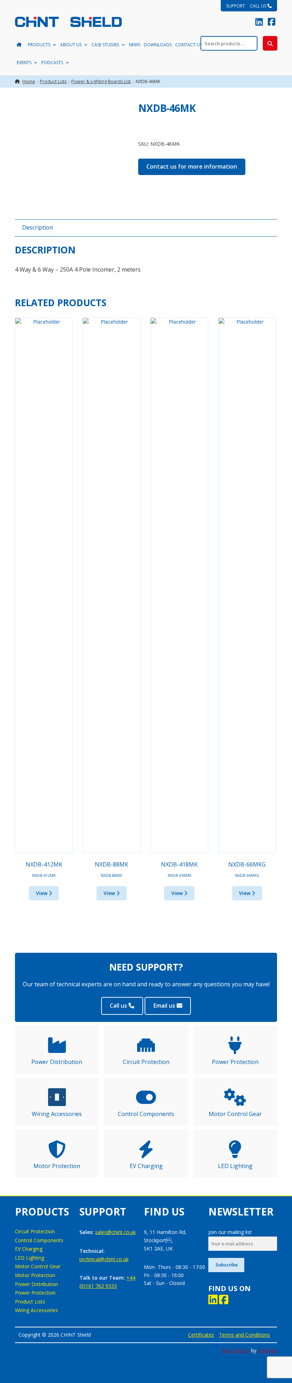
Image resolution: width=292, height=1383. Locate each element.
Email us (165, 1005)
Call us (258, 6)
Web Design (236, 1350)
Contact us (188, 45)
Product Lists (53, 81)
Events (24, 63)
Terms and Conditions (244, 1334)
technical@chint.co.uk (104, 1259)
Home (28, 81)
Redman (267, 1350)
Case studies (105, 45)
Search (270, 43)
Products (39, 45)
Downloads (158, 45)
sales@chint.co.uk (115, 1232)
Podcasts (52, 63)
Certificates (201, 1334)
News (134, 45)
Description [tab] (37, 227)
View (42, 893)
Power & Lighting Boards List (101, 81)
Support (235, 6)
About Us (71, 45)
